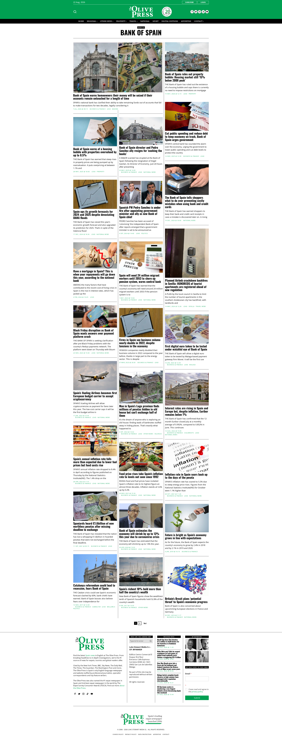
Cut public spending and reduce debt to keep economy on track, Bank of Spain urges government (186, 136)
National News (150, 172)
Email (188, 674)
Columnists (189, 433)
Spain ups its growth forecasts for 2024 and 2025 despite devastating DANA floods (93, 214)
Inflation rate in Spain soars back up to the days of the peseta (186, 476)
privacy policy (197, 691)
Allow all (172, 392)
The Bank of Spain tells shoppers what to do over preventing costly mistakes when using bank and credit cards (186, 202)
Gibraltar (96, 607)
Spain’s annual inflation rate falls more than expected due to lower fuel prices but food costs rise (95, 462)
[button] (150, 641)
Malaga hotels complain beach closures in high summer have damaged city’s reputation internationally (168, 678)
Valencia (158, 434)
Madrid (115, 109)
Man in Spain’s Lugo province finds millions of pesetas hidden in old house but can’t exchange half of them (139, 411)
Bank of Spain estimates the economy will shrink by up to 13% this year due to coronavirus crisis (139, 533)
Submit (197, 698)
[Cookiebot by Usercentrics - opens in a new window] (178, 346)
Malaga (192, 365)
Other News (148, 434)
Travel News (201, 306)
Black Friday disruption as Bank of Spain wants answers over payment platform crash (93, 333)
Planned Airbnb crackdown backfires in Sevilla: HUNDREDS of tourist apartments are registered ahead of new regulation (186, 285)
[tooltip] (192, 11)
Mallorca (111, 607)
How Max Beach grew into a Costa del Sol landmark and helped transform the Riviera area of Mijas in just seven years (168, 666)
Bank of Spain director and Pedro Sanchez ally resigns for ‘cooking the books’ (140, 150)
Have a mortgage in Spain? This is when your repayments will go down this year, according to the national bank (94, 276)
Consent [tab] (108, 354)
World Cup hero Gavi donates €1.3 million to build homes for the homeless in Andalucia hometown (168, 642)
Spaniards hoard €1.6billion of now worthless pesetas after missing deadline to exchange (93, 526)
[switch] (128, 382)
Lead (109, 109)
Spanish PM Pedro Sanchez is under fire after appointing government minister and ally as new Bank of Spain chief (140, 212)
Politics (144, 233)
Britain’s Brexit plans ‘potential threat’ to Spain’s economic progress (186, 600)
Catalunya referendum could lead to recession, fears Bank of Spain (94, 587)
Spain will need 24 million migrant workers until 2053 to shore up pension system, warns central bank (140, 278)
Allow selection (141, 392)
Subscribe (189, 2)
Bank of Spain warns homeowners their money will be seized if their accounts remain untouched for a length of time (112, 97)
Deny (109, 392)
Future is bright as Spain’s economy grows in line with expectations (185, 536)
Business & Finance (98, 109)
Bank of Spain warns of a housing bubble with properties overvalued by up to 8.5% (95, 152)
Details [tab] (141, 354)
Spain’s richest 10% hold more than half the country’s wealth (140, 590)
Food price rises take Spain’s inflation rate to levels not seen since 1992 (141, 475)
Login (203, 2)
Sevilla (191, 306)
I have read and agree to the (198, 690)
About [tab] (174, 354)
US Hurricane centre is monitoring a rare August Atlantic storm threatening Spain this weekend (169, 690)
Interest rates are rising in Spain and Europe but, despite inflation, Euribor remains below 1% (186, 411)
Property (192, 94)
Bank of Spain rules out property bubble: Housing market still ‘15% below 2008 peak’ (185, 77)
